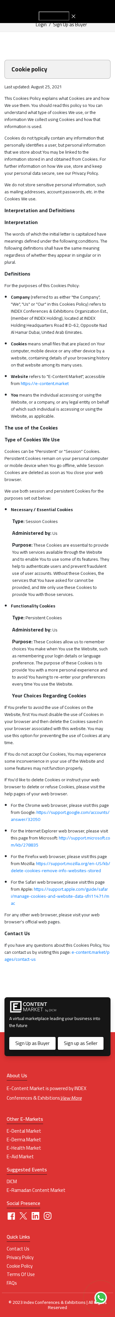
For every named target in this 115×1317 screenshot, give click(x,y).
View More (71, 1098)
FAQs (12, 1283)
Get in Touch (54, 16)
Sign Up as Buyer (70, 24)
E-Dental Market (24, 1131)
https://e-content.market (45, 383)
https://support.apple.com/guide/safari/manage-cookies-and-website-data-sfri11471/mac (60, 896)
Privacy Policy (20, 1257)
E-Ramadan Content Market (36, 1190)
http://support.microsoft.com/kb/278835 (60, 841)
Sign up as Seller (80, 1043)
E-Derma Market (24, 1139)
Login (41, 24)
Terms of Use (21, 1274)
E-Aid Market (20, 1156)
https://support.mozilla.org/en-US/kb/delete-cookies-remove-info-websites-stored (60, 867)
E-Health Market (24, 1148)
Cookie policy (20, 1266)
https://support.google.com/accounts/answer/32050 (60, 815)
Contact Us (18, 1248)
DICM (12, 1181)
